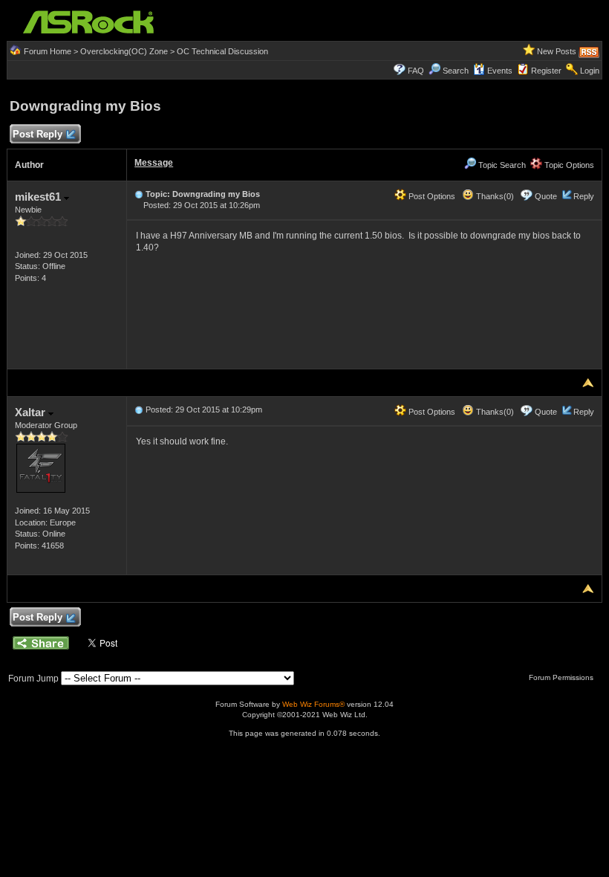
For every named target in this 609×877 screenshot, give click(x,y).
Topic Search (501, 165)
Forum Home (47, 51)
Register (546, 70)
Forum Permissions (562, 677)
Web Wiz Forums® (313, 704)
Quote (546, 196)
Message (153, 163)
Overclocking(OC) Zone (124, 51)
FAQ (416, 70)
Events (499, 70)
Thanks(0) (494, 196)
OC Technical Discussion (222, 51)
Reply (583, 196)
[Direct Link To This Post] (138, 194)
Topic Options (568, 165)
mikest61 (39, 196)
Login (589, 70)
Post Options (430, 196)
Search (456, 70)
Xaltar (31, 412)
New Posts (556, 51)
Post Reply (37, 134)
